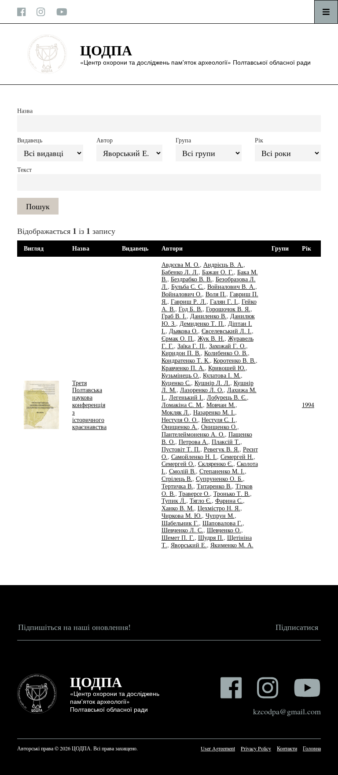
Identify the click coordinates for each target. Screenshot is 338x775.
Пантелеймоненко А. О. (193, 434)
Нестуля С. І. (218, 419)
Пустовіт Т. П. (181, 449)
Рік (259, 140)
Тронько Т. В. (231, 493)
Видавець (29, 140)
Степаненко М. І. (222, 471)
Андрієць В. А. (223, 264)
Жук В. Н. (211, 338)
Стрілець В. (177, 478)
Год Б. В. (190, 309)
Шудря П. (211, 537)
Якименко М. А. (232, 545)
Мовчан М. (220, 404)
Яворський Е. (189, 545)
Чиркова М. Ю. (182, 515)
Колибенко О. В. (226, 353)
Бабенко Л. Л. (180, 272)
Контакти (287, 748)
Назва (25, 110)
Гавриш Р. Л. (188, 301)
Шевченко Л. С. (182, 530)
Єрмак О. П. (178, 338)
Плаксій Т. (226, 441)
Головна (312, 748)
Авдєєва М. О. (181, 264)
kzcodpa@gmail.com (287, 711)
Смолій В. (182, 471)
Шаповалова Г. (222, 523)
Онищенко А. (180, 426)
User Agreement (218, 748)
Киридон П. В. (181, 353)
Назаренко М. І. (214, 412)
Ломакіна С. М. (182, 404)
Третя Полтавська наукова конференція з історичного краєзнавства (89, 404)
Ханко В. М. (178, 508)
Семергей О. (178, 463)
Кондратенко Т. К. (186, 360)
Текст (24, 169)
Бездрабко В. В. (191, 279)
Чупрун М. (220, 515)
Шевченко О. (224, 530)
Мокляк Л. (176, 412)
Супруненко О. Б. (219, 478)
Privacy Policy (256, 748)
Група (183, 140)
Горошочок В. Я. (228, 309)
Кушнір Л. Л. (212, 382)
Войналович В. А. (231, 286)
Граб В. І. (174, 316)
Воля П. (216, 294)
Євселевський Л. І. (227, 331)
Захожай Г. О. (227, 346)
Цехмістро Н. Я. (219, 508)
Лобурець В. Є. (227, 397)
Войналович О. (182, 294)
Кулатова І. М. (222, 375)
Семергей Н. (237, 456)
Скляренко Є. (215, 463)
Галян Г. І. (224, 301)
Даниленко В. (208, 316)
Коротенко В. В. (234, 360)
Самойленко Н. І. (194, 456)
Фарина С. (229, 500)
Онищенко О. (219, 426)
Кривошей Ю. (227, 368)
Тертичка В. (177, 486)
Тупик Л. (174, 500)
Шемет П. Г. (178, 537)
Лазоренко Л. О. (202, 390)
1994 (308, 404)
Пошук (38, 206)
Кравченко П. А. (183, 368)
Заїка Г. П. (191, 346)
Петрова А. (193, 441)
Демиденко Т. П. (202, 323)
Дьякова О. (183, 331)
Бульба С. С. (187, 286)
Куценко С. (176, 382)
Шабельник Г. (180, 523)
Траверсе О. (194, 493)
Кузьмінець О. (180, 375)
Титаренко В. (214, 486)
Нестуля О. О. (180, 419)
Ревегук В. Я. (221, 449)
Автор (104, 140)
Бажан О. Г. (218, 272)
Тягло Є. (201, 500)
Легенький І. (186, 397)
